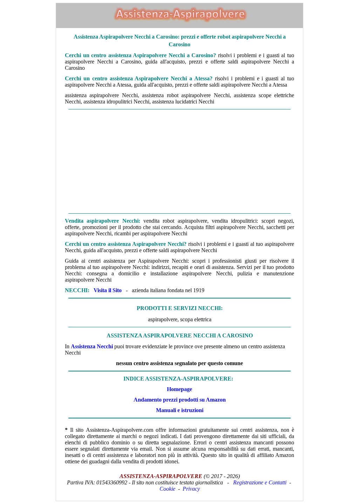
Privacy (191, 489)
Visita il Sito (108, 290)
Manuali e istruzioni (179, 410)
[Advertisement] (179, 161)
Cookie (167, 489)
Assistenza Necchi (92, 346)
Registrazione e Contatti (259, 482)
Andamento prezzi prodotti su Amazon (180, 400)
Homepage (179, 389)
